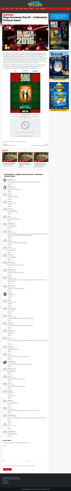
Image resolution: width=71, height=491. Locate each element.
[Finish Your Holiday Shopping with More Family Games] (9, 157)
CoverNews (42, 489)
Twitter (38, 64)
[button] (68, 9)
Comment (5, 445)
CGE (5, 141)
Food (7, 8)
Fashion (25, 8)
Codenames (27, 56)
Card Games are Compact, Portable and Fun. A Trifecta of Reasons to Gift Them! (40, 165)
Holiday (19, 141)
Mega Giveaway (23, 141)
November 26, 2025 (27, 167)
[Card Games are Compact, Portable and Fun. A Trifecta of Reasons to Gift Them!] (41, 157)
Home (3, 8)
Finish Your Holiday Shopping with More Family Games (9, 164)
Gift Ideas (16, 141)
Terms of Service (6, 482)
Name (4, 460)
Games (4, 160)
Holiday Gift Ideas (10, 14)
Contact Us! (42, 8)
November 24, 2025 (42, 167)
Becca (8, 353)
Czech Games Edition (37, 56)
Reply (9, 184)
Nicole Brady (5, 166)
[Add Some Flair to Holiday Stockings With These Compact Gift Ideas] (25, 157)
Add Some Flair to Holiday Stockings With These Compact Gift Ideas (25, 165)
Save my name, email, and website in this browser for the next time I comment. (19, 465)
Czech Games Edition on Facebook (27, 64)
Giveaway (5, 14)
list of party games (35, 57)
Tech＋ (12, 8)
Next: (39, 145)
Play (17, 8)
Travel (21, 8)
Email (27, 460)
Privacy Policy (5, 480)
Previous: (9, 145)
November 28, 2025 (11, 166)
